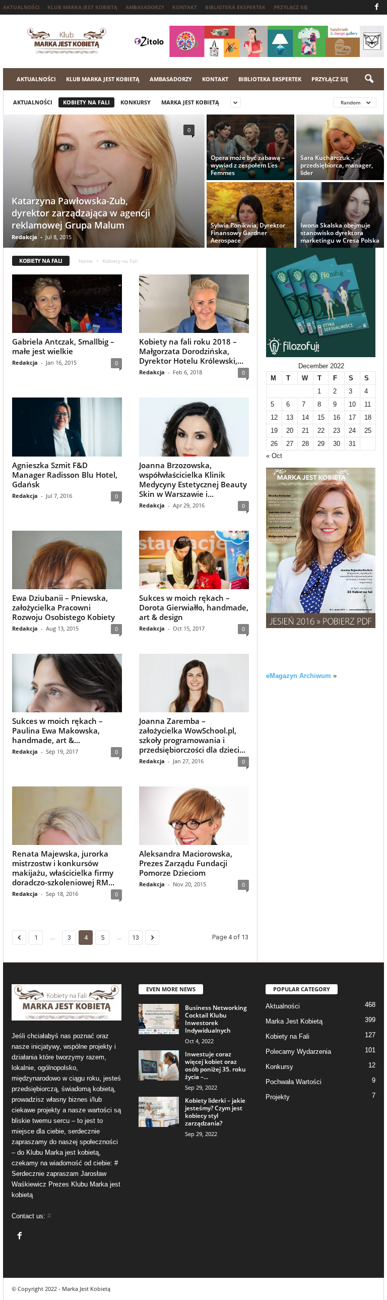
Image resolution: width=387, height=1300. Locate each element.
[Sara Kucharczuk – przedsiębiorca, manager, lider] (340, 147)
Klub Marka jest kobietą (82, 7)
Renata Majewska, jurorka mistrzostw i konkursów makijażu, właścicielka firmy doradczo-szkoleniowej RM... (63, 868)
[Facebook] (376, 7)
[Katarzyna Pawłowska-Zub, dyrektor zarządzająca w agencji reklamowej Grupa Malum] (104, 182)
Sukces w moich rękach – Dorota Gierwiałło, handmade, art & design (193, 607)
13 (135, 937)
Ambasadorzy (144, 7)
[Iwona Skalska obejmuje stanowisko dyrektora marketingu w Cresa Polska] (340, 215)
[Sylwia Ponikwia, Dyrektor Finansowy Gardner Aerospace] (250, 215)
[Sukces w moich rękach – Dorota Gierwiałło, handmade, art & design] (194, 560)
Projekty (278, 1097)
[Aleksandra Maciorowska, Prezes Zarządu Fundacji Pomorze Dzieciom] (194, 815)
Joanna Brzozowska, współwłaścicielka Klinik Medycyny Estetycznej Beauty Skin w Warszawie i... (193, 479)
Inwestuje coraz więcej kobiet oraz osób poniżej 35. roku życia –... (215, 1065)
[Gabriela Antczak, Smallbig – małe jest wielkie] (67, 303)
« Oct (274, 456)
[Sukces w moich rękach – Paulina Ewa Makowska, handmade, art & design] (67, 683)
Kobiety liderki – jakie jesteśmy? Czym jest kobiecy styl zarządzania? (215, 1111)
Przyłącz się (291, 7)
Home (86, 260)
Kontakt (184, 7)
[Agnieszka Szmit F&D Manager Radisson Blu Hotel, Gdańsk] (67, 427)
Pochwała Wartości (293, 1082)
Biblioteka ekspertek (235, 7)
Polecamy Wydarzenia (298, 1051)
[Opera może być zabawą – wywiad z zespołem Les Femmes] (250, 147)
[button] (369, 79)
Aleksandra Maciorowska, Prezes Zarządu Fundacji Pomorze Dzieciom (185, 863)
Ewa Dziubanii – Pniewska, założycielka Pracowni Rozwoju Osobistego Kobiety (63, 607)
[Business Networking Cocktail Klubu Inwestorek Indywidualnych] (159, 1019)
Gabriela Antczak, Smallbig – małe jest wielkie (63, 346)
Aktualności (21, 7)
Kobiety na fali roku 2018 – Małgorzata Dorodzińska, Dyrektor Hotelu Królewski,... (191, 351)
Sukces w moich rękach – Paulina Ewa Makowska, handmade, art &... (57, 730)
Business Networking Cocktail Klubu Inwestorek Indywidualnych (216, 1019)
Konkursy (135, 102)
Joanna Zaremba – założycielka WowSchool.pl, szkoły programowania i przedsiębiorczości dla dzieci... (192, 735)
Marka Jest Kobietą (190, 102)
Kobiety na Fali (86, 102)
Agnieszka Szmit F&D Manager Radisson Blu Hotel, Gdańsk (64, 474)
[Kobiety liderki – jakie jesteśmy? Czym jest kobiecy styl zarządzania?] (159, 1112)
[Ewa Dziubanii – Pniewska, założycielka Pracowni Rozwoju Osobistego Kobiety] (67, 560)
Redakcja (24, 237)
